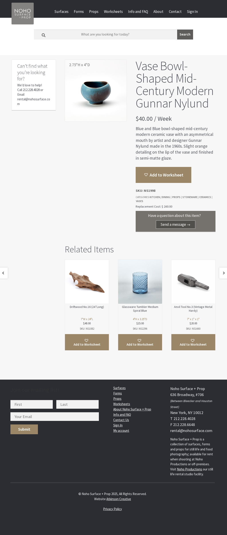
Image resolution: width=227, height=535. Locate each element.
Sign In (192, 11)
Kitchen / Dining (160, 197)
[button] (163, 175)
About (158, 11)
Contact (175, 11)
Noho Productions (189, 469)
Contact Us (121, 420)
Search (185, 34)
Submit (24, 429)
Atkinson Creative (118, 499)
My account (121, 430)
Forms (79, 11)
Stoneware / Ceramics (196, 197)
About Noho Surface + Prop (132, 409)
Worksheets (113, 11)
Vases (139, 201)
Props (93, 11)
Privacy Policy (112, 509)
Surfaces (61, 11)
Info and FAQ (138, 11)
